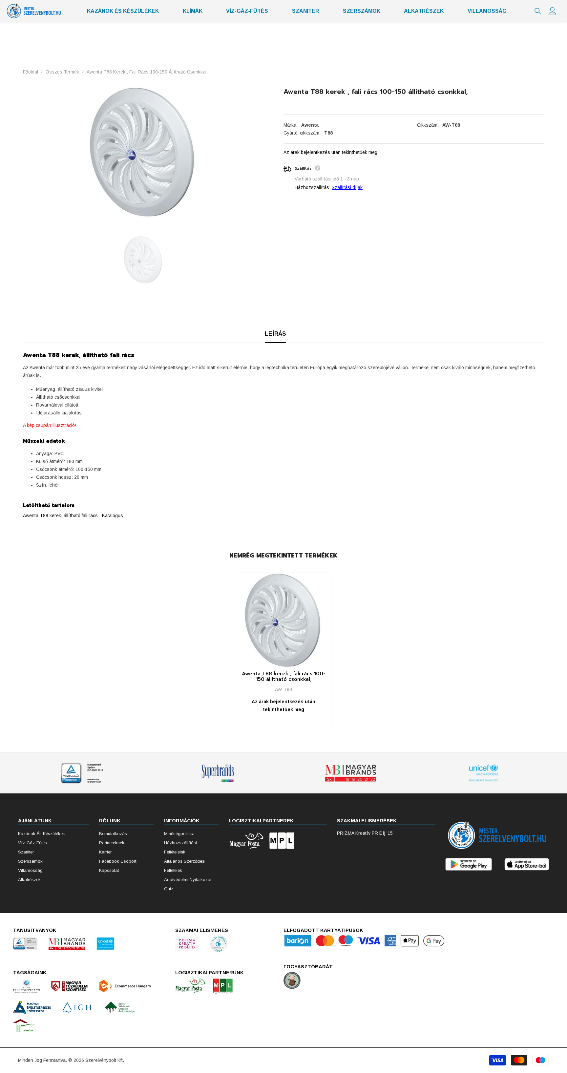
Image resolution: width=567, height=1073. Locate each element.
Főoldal (30, 71)
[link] (84, 773)
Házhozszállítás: (312, 187)
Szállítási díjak (347, 187)
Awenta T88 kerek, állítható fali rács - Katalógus (73, 515)
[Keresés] (538, 11)
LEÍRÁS (275, 333)
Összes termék (62, 71)
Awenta (310, 125)
